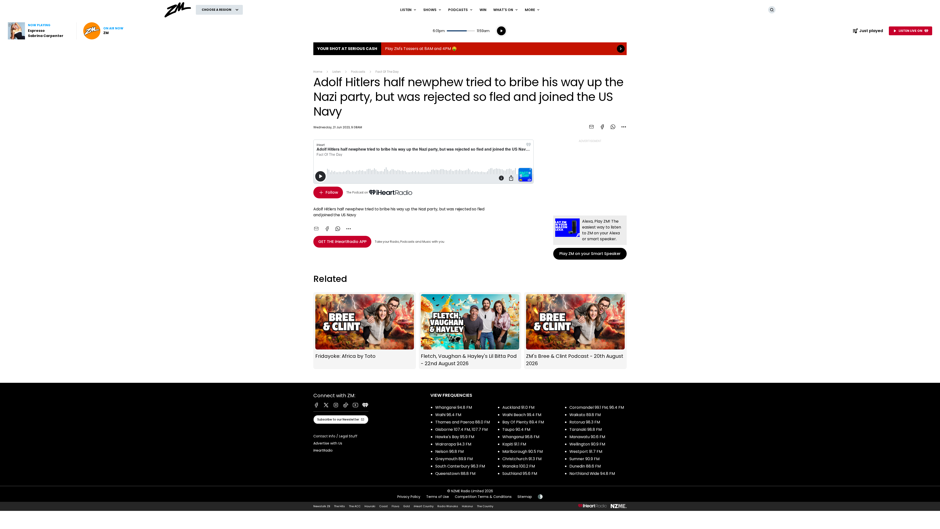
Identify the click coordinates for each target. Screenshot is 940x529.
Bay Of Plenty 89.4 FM (523, 422)
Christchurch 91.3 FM (521, 459)
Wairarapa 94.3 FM (453, 444)
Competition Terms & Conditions (483, 496)
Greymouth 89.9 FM (454, 459)
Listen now (103, 30)
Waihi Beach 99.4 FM (521, 415)
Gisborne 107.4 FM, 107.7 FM (461, 429)
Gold (406, 506)
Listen (336, 72)
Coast (383, 506)
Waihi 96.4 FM (448, 415)
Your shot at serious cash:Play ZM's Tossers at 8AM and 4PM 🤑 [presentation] (470, 48)
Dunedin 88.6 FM (585, 466)
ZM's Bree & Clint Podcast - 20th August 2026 (575, 330)
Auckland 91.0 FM (518, 407)
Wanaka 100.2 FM (518, 466)
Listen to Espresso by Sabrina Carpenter (39, 30)
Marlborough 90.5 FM (522, 451)
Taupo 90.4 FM (516, 429)
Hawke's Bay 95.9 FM (454, 437)
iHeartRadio (323, 450)
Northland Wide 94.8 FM (592, 473)
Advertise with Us (327, 443)
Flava (395, 506)
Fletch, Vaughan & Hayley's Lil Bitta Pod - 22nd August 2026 (470, 330)
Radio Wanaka (447, 506)
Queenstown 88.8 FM (455, 473)
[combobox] (624, 127)
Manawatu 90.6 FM (587, 437)
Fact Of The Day (387, 72)
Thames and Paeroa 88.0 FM (462, 422)
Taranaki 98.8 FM (585, 429)
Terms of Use (437, 496)
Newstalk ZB (321, 506)
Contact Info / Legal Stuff (335, 436)
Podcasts (358, 72)
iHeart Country (424, 506)
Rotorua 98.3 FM (584, 422)
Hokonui (467, 506)
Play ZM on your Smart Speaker (590, 238)
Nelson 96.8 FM (449, 451)
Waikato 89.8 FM (585, 415)
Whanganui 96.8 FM (520, 437)
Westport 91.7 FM (585, 451)
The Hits (339, 506)
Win (483, 9)
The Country (485, 506)
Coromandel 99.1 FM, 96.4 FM (596, 407)
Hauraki (369, 506)
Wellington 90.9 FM (587, 444)
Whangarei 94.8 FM (453, 407)
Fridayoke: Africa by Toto (364, 330)
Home (317, 72)
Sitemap (524, 496)
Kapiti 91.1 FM (514, 444)
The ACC (355, 506)
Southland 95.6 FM (519, 473)
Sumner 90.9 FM (584, 459)
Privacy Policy (408, 496)
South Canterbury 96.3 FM (460, 466)
